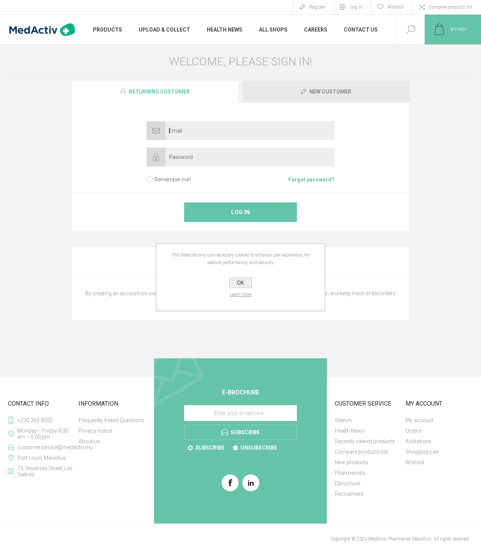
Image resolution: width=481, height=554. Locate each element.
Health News (350, 431)
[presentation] (155, 92)
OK (240, 283)
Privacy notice (95, 431)
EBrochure (347, 483)
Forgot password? (311, 180)
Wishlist (414, 462)
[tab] (155, 92)
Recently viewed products (365, 441)
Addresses (418, 441)
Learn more (240, 294)
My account (419, 420)
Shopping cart (422, 452)
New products (351, 462)
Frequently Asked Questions (111, 420)
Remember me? (172, 180)
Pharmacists (350, 473)
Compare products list (450, 7)
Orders (413, 431)
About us (89, 441)
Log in (356, 7)
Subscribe (209, 448)
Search (343, 420)
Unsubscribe (258, 448)
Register (317, 7)
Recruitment (349, 494)
